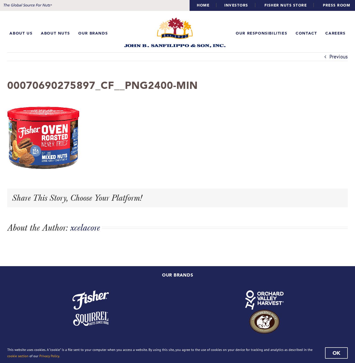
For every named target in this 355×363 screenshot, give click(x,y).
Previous (338, 56)
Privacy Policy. (49, 356)
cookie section (17, 356)
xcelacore (85, 227)
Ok (336, 353)
